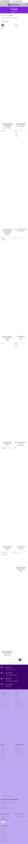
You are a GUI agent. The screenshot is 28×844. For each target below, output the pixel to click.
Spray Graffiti (3, 695)
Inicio (2, 15)
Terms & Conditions (5, 833)
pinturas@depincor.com (6, 808)
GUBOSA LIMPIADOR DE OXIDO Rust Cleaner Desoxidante (21, 569)
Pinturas (16, 697)
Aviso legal (17, 746)
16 (15, 662)
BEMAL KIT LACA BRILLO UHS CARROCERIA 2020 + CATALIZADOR (7, 652)
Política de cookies (19, 751)
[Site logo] (14, 4)
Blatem (2, 755)
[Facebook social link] (2, 822)
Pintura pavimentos (5, 704)
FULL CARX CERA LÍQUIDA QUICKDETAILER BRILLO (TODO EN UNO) (7, 125)
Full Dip (2, 746)
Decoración (17, 699)
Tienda (6, 15)
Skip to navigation (5, 1)
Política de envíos (18, 755)
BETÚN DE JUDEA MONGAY (20, 229)
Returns (2, 831)
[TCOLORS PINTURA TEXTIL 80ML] (20, 496)
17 (17, 662)
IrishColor (3, 758)
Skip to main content (17, 1)
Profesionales (18, 706)
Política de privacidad (19, 749)
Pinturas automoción (5, 702)
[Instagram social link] (4, 822)
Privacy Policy (4, 828)
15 (12, 662)
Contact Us (3, 836)
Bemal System (4, 753)
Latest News (4, 838)
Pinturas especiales (5, 699)
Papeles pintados (18, 702)
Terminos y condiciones (20, 753)
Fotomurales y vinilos (5, 706)
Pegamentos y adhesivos (20, 704)
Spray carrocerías (4, 697)
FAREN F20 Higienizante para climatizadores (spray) (7, 338)
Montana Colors (4, 749)
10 (7, 662)
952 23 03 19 (4, 806)
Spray (16, 695)
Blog (16, 758)
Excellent (3, 751)
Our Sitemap (4, 841)
